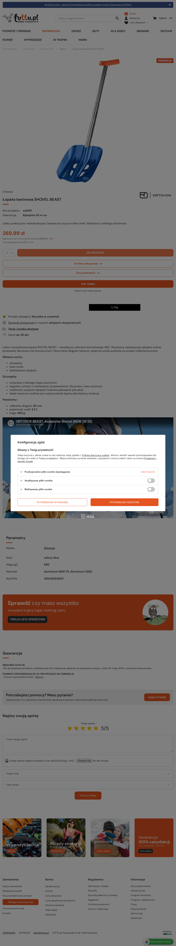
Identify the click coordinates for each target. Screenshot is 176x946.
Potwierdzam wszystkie (124, 502)
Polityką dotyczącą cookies (95, 455)
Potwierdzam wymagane (52, 502)
